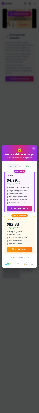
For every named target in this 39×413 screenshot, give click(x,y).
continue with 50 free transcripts (20, 257)
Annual (24, 166)
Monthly (13, 166)
